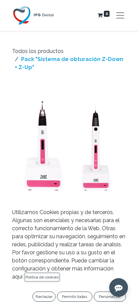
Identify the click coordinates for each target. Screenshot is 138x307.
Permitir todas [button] (74, 296)
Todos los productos (38, 51)
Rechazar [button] (44, 296)
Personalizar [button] (110, 296)
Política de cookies (42, 277)
